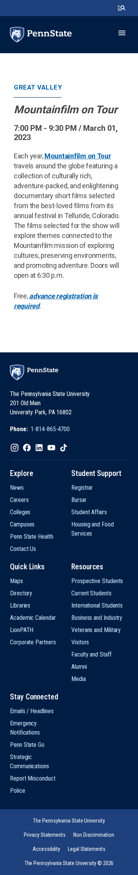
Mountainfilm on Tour (77, 156)
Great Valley (38, 87)
